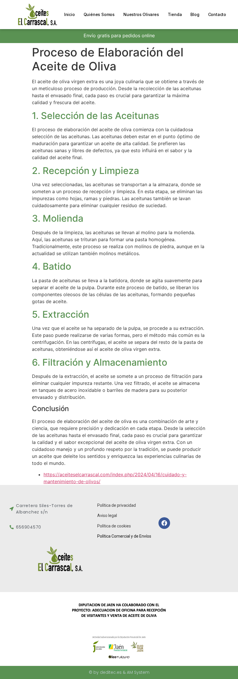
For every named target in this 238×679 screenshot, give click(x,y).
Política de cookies (114, 526)
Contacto (217, 14)
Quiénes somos (99, 14)
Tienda (175, 14)
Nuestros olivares (141, 14)
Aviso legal (107, 515)
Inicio (69, 14)
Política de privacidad (116, 505)
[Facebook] (164, 523)
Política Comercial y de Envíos (124, 536)
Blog (194, 14)
